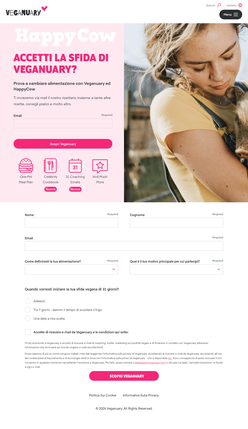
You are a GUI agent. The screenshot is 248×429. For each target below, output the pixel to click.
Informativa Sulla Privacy (141, 395)
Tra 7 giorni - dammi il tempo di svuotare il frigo (68, 310)
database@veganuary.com (150, 362)
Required (107, 114)
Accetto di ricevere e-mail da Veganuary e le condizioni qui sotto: (81, 332)
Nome (29, 215)
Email (18, 115)
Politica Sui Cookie (102, 395)
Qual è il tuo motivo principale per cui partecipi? (165, 261)
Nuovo (51, 189)
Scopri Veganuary (63, 144)
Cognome (137, 215)
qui (170, 358)
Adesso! (39, 301)
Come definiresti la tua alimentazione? (53, 261)
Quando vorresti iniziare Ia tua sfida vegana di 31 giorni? (72, 289)
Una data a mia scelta (49, 318)
